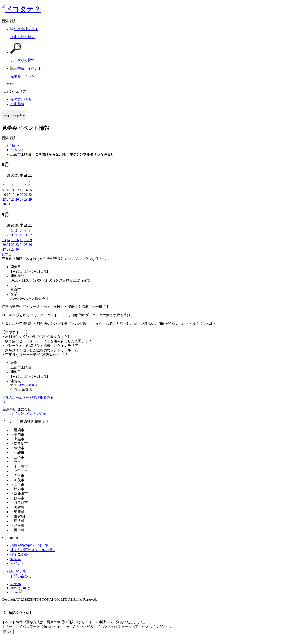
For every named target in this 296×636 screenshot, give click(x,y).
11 (25, 235)
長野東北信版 (20, 99)
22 (13, 245)
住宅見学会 (19, 554)
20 (4, 245)
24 (8, 199)
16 (17, 240)
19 (30, 240)
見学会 (7, 254)
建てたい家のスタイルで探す (32, 550)
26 (17, 199)
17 (21, 240)
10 (21, 235)
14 (8, 240)
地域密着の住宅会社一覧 (29, 545)
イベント (17, 563)
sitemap (15, 584)
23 (4, 199)
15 (13, 240)
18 (26, 240)
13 (4, 240)
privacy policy (20, 588)
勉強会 (15, 559)
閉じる (7, 631)
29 (30, 199)
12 (30, 235)
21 (8, 245)
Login (14, 592)
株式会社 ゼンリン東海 (28, 414)
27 (21, 199)
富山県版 (17, 104)
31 (8, 204)
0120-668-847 (27, 385)
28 (26, 199)
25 (13, 199)
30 (4, 204)
